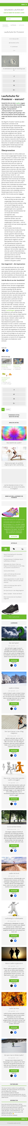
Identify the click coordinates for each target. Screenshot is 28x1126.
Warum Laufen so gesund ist (14, 963)
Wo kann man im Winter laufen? (14, 1055)
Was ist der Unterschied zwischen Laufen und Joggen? (14, 779)
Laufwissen (15, 46)
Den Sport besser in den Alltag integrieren (14, 590)
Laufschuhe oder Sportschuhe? (17, 365)
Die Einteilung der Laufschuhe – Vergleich (5, 379)
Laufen (8, 409)
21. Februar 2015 (15, 39)
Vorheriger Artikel (14, 415)
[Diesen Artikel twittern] (14, 81)
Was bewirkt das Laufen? (14, 443)
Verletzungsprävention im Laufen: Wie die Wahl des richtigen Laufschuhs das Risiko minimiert (13, 580)
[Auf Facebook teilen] (14, 76)
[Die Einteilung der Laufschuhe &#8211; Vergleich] (6, 374)
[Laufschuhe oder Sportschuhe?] (18, 361)
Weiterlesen (14, 536)
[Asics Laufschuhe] (14, 609)
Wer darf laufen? (14, 643)
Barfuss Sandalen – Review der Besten (13, 593)
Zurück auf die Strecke (9, 571)
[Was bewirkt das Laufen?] (14, 439)
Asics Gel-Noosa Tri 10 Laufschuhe (14, 519)
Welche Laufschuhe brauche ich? (6, 365)
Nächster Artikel (14, 416)
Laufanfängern (10, 310)
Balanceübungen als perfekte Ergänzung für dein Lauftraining (14, 464)
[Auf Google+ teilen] (14, 90)
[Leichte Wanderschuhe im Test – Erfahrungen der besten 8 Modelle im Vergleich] (14, 482)
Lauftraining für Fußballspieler (14, 918)
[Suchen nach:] (14, 18)
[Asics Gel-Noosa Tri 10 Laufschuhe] (10, 516)
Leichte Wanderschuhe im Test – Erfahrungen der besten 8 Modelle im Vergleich (14, 487)
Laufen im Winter (14, 688)
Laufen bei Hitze (14, 1008)
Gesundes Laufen (14, 42)
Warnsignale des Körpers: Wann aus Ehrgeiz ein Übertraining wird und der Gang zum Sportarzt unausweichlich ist (14, 566)
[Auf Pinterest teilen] (14, 85)
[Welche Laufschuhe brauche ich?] (6, 361)
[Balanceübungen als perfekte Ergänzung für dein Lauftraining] (14, 460)
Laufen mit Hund (14, 873)
